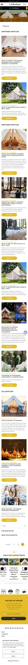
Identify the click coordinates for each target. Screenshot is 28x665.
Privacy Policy (12, 647)
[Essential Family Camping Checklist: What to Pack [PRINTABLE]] (14, 188)
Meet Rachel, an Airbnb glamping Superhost (11, 509)
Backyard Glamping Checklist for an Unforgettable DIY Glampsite (9, 329)
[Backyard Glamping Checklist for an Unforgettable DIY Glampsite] (14, 313)
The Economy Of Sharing (11, 420)
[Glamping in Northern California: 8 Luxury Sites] (14, 361)
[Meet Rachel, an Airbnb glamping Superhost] (14, 495)
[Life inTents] (14, 4)
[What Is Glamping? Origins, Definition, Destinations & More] (14, 139)
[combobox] (14, 526)
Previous (8, 544)
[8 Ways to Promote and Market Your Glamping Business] (14, 450)
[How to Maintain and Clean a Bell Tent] (14, 93)
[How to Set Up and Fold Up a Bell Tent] (14, 229)
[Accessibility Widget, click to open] (25, 332)
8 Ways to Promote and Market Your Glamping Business (11, 465)
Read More (9, 78)
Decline (13, 656)
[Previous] (2, 568)
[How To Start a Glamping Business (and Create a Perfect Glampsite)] (14, 46)
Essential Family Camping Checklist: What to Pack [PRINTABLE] (12, 203)
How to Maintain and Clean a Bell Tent (13, 108)
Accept (13, 651)
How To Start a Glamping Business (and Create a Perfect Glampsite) (12, 62)
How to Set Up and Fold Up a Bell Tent (13, 244)
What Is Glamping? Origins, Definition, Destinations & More (12, 155)
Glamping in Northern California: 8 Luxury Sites (12, 376)
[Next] (25, 568)
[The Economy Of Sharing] (14, 406)
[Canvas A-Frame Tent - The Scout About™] (14, 561)
